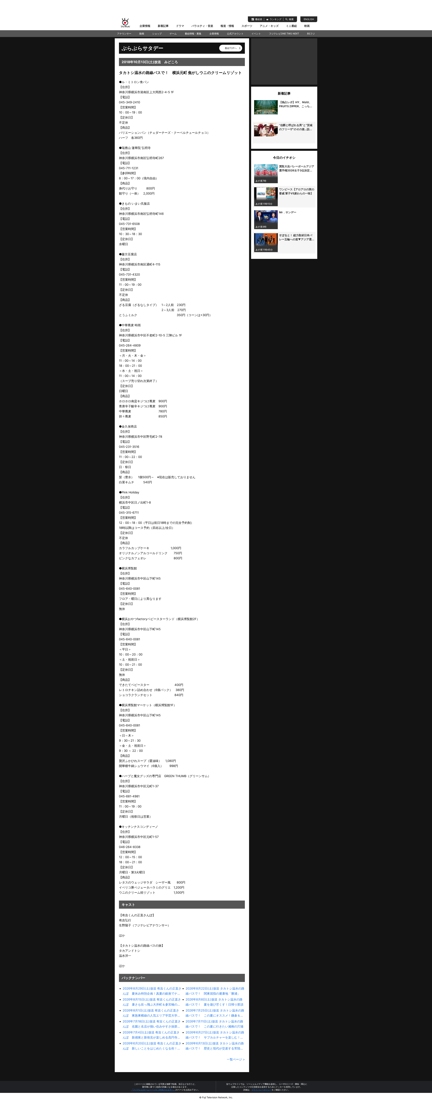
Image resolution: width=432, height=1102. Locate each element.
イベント (256, 33)
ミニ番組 (291, 26)
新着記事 (163, 26)
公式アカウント (235, 33)
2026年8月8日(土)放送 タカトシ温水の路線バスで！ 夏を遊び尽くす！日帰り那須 (214, 1002)
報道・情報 (227, 26)
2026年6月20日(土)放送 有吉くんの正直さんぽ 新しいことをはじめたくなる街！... (152, 1046)
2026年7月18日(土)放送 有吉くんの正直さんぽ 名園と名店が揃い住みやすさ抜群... (152, 1024)
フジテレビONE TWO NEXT (284, 33)
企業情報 (145, 26)
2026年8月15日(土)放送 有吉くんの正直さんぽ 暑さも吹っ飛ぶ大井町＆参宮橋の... (152, 1002)
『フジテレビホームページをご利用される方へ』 (153, 1089)
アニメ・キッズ (269, 26)
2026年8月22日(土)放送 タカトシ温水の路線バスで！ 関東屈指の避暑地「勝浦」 (215, 991)
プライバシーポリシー (261, 1089)
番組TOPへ (231, 48)
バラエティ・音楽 (202, 26)
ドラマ (180, 26)
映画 (307, 26)
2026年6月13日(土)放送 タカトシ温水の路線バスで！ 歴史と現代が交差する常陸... (215, 1046)
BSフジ (311, 33)
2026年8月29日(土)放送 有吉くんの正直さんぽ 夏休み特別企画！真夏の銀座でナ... (152, 991)
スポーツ (246, 26)
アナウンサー (124, 33)
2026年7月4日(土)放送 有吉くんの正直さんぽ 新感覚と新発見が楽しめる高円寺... (151, 1035)
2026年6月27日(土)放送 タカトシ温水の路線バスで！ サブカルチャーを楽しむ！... (215, 1035)
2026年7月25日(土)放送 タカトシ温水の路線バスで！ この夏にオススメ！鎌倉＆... (215, 1013)
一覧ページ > (236, 1059)
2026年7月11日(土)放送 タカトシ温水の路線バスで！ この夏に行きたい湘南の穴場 (214, 1024)
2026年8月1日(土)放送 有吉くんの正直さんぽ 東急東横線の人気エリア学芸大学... (151, 1013)
